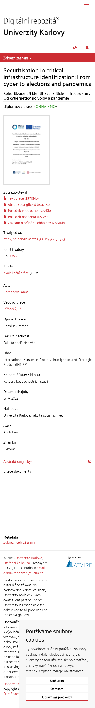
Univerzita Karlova (28, 557)
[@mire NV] (79, 563)
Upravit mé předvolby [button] (57, 697)
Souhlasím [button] (57, 680)
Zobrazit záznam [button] (16, 57)
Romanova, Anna (16, 291)
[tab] (47, 255)
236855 (14, 255)
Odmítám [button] (56, 688)
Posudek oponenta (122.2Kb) (28, 216)
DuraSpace (11, 693)
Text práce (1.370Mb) (23, 198)
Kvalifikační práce (16, 272)
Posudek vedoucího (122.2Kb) (29, 210)
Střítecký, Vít (12, 308)
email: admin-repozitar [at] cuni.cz (24, 570)
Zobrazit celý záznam (19, 542)
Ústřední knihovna (16, 562)
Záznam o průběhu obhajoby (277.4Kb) (36, 222)
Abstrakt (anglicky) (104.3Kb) (28, 204)
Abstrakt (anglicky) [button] (17, 461)
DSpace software (16, 683)
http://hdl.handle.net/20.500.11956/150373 (34, 238)
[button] (75, 48)
